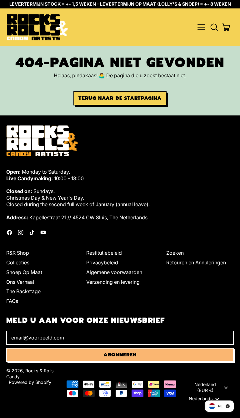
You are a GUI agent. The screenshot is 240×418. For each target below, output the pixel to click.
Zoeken (175, 253)
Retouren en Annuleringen (196, 262)
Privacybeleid (102, 262)
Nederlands (201, 398)
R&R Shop (17, 253)
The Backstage (23, 291)
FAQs (12, 301)
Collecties (17, 262)
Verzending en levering (113, 282)
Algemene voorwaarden (114, 272)
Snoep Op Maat (24, 272)
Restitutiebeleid (104, 253)
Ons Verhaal (20, 282)
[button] (213, 27)
